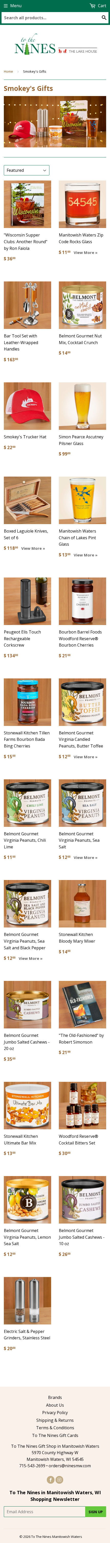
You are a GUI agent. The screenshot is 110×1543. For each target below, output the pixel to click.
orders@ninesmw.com (70, 1466)
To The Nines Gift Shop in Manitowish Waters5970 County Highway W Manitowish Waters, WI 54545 (55, 1452)
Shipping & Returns (55, 1420)
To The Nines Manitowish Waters (56, 1536)
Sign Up (96, 1511)
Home (8, 71)
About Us (55, 1405)
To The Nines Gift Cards (55, 1435)
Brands (55, 1397)
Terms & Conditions (55, 1428)
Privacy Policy (55, 1412)
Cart (101, 5)
